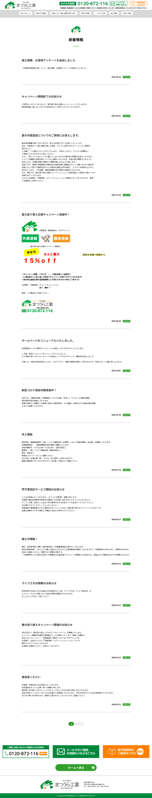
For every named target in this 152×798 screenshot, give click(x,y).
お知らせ (126, 77)
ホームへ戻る (76, 768)
